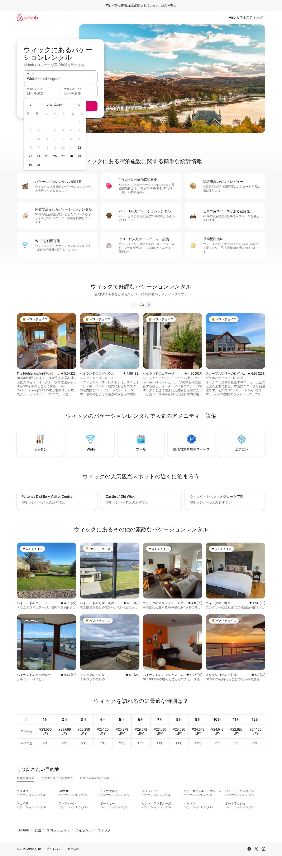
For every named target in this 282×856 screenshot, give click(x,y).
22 (79, 147)
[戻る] (133, 304)
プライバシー (55, 849)
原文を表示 (168, 5)
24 (38, 156)
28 (71, 156)
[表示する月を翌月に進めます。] (79, 105)
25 (46, 156)
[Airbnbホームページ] (27, 17)
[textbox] (42, 93)
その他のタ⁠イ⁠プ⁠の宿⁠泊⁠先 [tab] (57, 778)
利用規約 (73, 849)
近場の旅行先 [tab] (25, 778)
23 (30, 156)
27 (63, 156)
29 (79, 156)
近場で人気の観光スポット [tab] (97, 778)
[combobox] (60, 78)
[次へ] (148, 304)
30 (30, 165)
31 (38, 165)
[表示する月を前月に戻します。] (31, 105)
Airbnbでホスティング (246, 17)
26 (55, 156)
